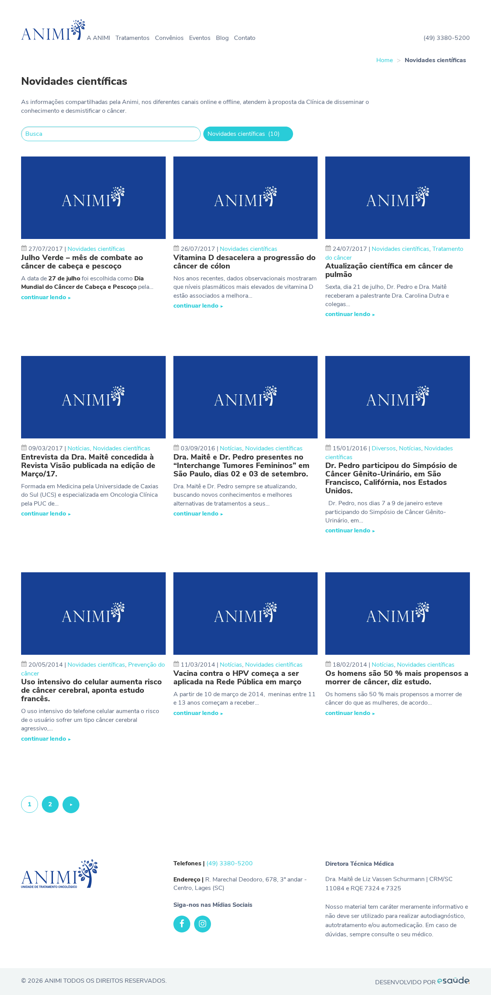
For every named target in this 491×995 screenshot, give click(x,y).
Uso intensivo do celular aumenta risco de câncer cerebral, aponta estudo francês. (91, 690)
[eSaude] (453, 982)
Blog (222, 38)
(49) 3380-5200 (446, 38)
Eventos (200, 38)
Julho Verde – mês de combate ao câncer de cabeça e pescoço (82, 262)
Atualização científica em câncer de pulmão (389, 270)
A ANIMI (98, 38)
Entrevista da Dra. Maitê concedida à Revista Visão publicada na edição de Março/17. (88, 465)
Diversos (384, 448)
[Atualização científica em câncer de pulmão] (397, 197)
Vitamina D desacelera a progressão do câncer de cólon (244, 262)
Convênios (169, 38)
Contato (244, 38)
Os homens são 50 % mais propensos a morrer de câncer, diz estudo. (396, 677)
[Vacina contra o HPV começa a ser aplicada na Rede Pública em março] (245, 613)
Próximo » (71, 807)
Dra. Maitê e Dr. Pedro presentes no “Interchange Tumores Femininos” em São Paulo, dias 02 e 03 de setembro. (241, 465)
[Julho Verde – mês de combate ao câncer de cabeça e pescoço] (93, 197)
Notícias (79, 448)
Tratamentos (132, 38)
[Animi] (55, 30)
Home (384, 60)
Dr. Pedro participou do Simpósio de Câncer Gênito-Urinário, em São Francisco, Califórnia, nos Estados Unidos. (391, 478)
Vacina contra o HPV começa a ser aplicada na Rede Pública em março (237, 677)
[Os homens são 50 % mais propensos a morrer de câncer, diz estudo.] (397, 613)
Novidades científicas (96, 249)
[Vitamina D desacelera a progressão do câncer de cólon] (245, 197)
